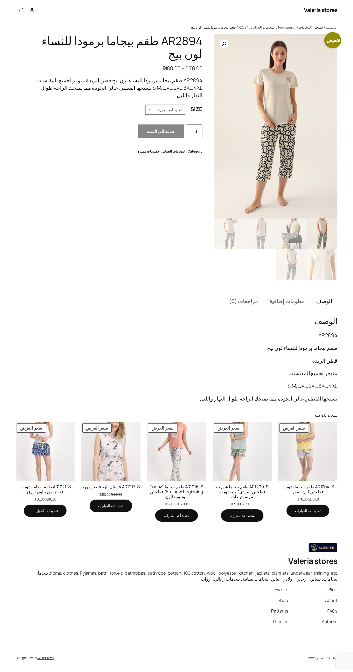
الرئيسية (331, 27)
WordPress (45, 657)
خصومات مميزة (149, 151)
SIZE (196, 109)
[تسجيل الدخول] (31, 10)
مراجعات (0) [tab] (243, 301)
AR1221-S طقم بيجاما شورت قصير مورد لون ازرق (45, 489)
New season (287, 27)
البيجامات (305, 27)
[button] (224, 44)
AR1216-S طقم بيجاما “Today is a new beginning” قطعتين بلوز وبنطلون (176, 491)
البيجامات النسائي (263, 27)
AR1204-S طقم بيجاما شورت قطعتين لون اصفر (308, 489)
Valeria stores (320, 10)
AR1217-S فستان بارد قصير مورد (111, 486)
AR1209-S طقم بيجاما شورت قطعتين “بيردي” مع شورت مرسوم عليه (242, 491)
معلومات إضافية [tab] (287, 301)
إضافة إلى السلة (161, 131)
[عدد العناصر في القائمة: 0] (21, 10)
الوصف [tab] (324, 301)
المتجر (318, 27)
